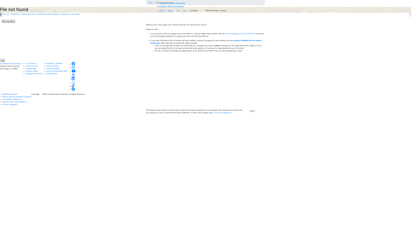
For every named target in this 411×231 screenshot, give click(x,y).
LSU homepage (231, 34)
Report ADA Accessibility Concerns (17, 97)
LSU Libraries (51, 74)
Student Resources (52, 14)
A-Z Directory (31, 63)
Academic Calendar (54, 63)
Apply (170, 11)
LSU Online (75, 14)
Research (66, 14)
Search (195, 11)
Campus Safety (31, 71)
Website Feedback (10, 94)
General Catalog (53, 68)
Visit (178, 11)
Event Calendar (52, 66)
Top (2, 60)
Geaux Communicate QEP (56, 71)
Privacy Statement (10, 104)
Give (185, 11)
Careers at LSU (31, 66)
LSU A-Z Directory (247, 34)
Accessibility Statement (12, 99)
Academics (16, 14)
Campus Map (30, 68)
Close (223, 11)
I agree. (252, 111)
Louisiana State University (170, 6)
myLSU (162, 11)
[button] (73, 64)
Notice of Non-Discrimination (14, 102)
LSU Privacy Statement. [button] (222, 113)
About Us (6, 14)
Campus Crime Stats (33, 74)
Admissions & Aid (29, 14)
